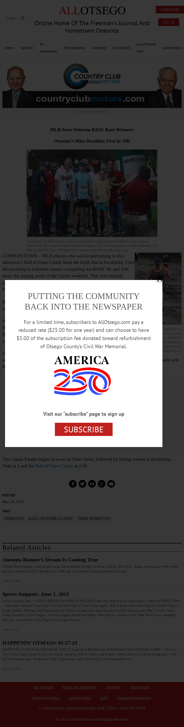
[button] (160, 279)
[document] (92, 363)
